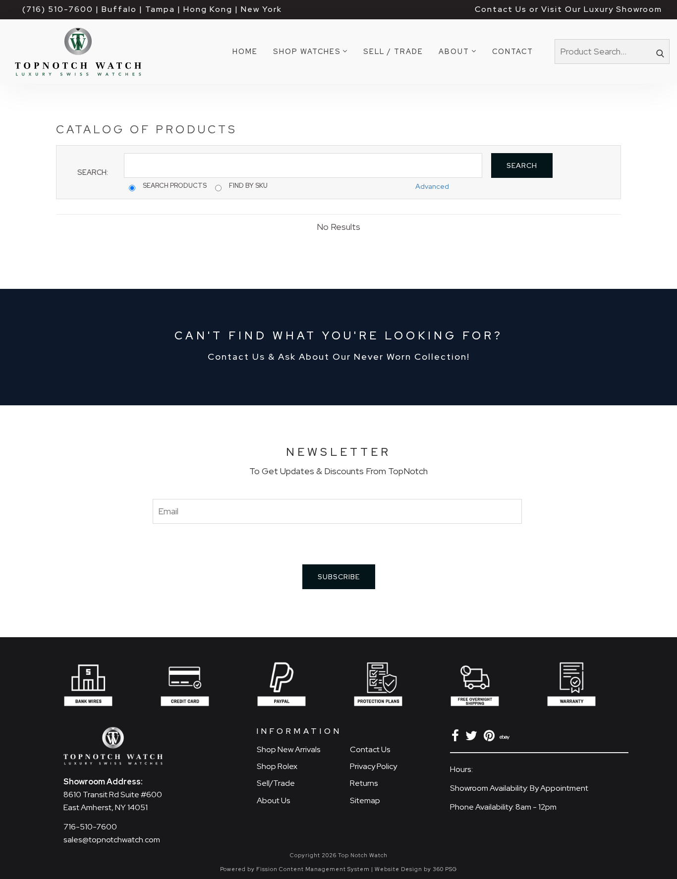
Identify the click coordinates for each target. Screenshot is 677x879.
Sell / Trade (393, 51)
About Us (273, 800)
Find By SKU (248, 185)
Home (245, 51)
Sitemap (365, 800)
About (454, 51)
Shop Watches (307, 51)
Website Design (398, 869)
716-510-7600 (90, 827)
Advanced (432, 186)
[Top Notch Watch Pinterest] (491, 737)
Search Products (175, 185)
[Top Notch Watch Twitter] (473, 737)
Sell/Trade (276, 783)
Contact (512, 51)
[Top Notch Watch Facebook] (457, 737)
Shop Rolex (277, 766)
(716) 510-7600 (57, 9)
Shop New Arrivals (289, 749)
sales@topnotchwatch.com (111, 839)
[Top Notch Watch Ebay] (505, 737)
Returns (364, 783)
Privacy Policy (373, 766)
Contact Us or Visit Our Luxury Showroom (568, 9)
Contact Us (370, 749)
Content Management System (324, 869)
